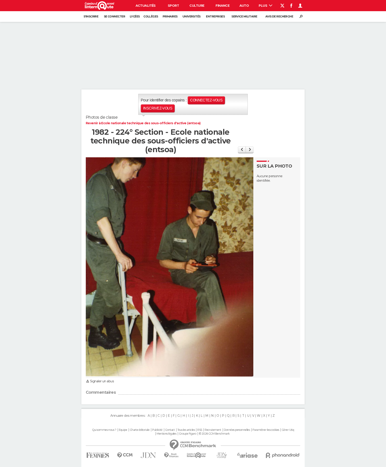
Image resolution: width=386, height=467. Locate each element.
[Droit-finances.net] (171, 455)
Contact (170, 429)
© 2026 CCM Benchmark (214, 433)
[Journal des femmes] (98, 455)
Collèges (150, 16)
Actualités (146, 6)
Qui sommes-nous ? (104, 429)
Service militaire (244, 16)
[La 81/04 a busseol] (242, 149)
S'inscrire (91, 16)
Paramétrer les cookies (265, 429)
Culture (196, 6)
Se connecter (114, 16)
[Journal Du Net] (148, 455)
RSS (199, 429)
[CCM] (124, 455)
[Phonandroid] (282, 455)
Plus (263, 6)
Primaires (170, 16)
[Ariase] (247, 455)
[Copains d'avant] (196, 455)
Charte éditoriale (139, 429)
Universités (192, 16)
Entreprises (215, 16)
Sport (173, 6)
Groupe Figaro (187, 433)
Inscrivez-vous (157, 108)
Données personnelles (237, 429)
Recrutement (213, 429)
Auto (244, 6)
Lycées (135, 16)
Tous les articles (186, 429)
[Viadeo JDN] (222, 455)
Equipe (123, 429)
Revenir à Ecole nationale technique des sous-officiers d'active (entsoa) (143, 123)
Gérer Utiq (288, 429)
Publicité (157, 429)
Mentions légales (166, 433)
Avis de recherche (279, 16)
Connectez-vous (206, 100)
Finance (222, 6)
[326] (250, 149)
